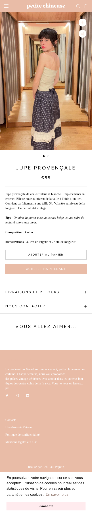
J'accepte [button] (46, 506)
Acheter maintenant (46, 268)
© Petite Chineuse (46, 461)
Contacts (10, 420)
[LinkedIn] (27, 395)
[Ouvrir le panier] (86, 6)
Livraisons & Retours (18, 427)
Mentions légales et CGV (21, 442)
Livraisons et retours (32, 292)
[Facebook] (6, 395)
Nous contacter (25, 306)
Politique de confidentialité (22, 434)
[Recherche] (78, 6)
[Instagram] (17, 395)
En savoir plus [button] (57, 494)
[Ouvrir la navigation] (6, 6)
